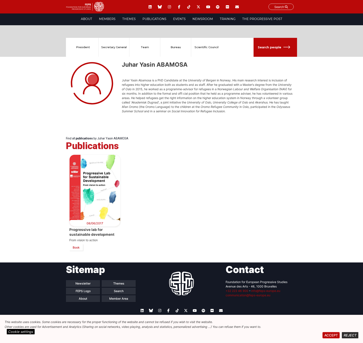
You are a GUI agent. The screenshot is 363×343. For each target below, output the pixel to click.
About (86, 19)
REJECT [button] (350, 335)
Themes (129, 19)
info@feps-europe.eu (265, 291)
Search (279, 7)
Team (145, 47)
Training (227, 19)
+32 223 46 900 (237, 291)
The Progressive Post (262, 19)
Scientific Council (206, 47)
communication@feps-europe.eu (248, 295)
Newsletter (83, 283)
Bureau (176, 47)
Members (107, 19)
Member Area (118, 298)
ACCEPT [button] (331, 335)
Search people (269, 47)
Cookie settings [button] (20, 332)
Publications (154, 19)
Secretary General (114, 47)
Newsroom (202, 19)
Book (76, 247)
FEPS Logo (83, 291)
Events (179, 19)
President (83, 47)
